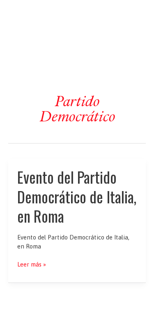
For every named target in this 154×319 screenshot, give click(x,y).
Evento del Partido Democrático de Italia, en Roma (76, 196)
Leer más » (31, 264)
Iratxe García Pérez (77, 13)
